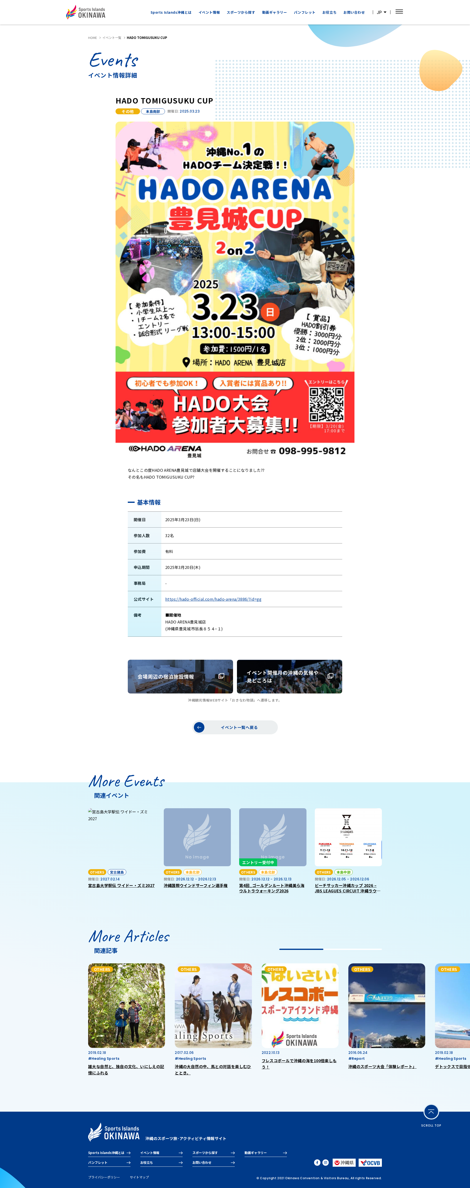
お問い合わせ (354, 12)
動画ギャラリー (274, 12)
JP (379, 12)
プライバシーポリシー (104, 1177)
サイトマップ (139, 1177)
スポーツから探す (205, 1152)
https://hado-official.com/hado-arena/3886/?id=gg (213, 599)
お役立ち (329, 12)
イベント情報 (209, 12)
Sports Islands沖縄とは (171, 12)
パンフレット (305, 12)
